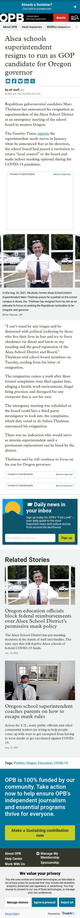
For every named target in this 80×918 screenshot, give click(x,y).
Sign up (66, 538)
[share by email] (8, 81)
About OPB (10, 27)
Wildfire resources (59, 27)
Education (45, 763)
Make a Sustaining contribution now (40, 833)
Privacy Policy (12, 913)
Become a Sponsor (62, 174)
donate (61, 17)
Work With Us (15, 864)
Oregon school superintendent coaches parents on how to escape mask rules (39, 711)
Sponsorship (50, 863)
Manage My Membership (50, 855)
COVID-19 (61, 763)
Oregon (31, 763)
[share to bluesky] (20, 81)
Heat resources (32, 27)
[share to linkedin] (26, 81)
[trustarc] (68, 913)
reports (43, 133)
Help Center (13, 859)
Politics (19, 763)
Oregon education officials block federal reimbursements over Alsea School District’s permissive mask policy (38, 618)
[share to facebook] (14, 81)
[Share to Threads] (33, 81)
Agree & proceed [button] (44, 902)
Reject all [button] (67, 902)
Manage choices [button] (17, 902)
